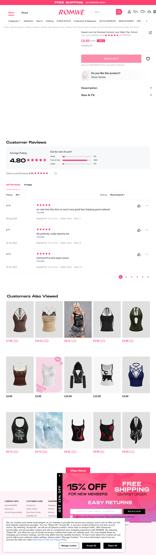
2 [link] (126, 277)
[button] (148, 59)
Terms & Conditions (124, 516)
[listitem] (20, 327)
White (66, 219)
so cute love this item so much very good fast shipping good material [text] (73, 209)
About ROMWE (11, 505)
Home (6, 27)
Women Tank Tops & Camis (77, 27)
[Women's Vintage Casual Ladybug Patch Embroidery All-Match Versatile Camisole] (107, 430)
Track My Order (54, 516)
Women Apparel (17, 27)
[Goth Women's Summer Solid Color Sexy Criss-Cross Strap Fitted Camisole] (136, 375)
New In (39, 21)
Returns (51, 509)
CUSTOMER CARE (34, 501)
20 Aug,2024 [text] (11, 219)
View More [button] (78, 470)
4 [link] (137, 277)
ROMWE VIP (31, 516)
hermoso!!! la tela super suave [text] (53, 258)
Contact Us (30, 505)
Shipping (52, 505)
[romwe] (71, 11)
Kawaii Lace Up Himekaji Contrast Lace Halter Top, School (109, 32)
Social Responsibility (13, 512)
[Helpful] (139, 206)
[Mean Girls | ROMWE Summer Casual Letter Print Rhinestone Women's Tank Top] (49, 375)
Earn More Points (33, 512)
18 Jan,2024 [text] (11, 243)
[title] (78, 296)
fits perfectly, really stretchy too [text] (53, 233)
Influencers (9, 509)
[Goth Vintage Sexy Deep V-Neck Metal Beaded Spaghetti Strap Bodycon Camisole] (107, 319)
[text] (75, 205)
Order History (31, 509)
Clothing (49, 21)
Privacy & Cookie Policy (99, 516)
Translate (40, 213)
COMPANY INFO (12, 501)
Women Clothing (32, 27)
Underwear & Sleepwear (85, 21)
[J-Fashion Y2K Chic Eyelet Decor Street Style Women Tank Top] (20, 375)
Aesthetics (28, 21)
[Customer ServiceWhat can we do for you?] (149, 11)
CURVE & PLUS (64, 21)
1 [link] (120, 277)
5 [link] (142, 277)
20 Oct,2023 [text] (11, 267)
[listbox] (129, 11)
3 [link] (131, 277)
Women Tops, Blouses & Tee (53, 27)
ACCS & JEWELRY (107, 21)
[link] (78, 3)
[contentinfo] (9, 340)
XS (78, 267)
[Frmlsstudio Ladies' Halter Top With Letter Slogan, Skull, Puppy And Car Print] (20, 430)
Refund (51, 512)
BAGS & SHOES (126, 21)
